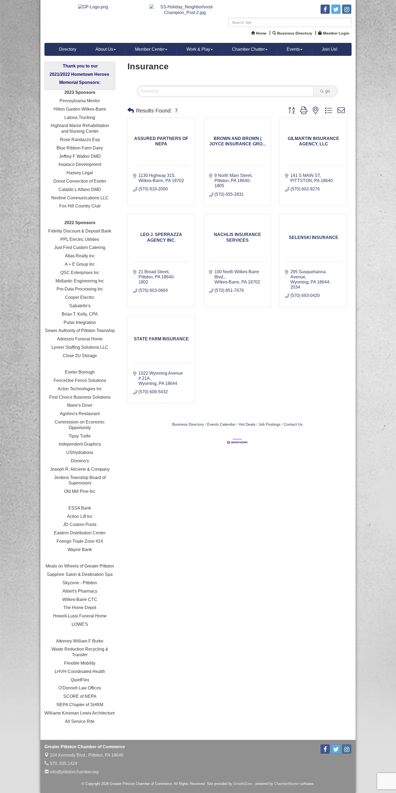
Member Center (150, 49)
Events (293, 49)
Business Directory (188, 424)
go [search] (327, 91)
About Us (104, 49)
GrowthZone (242, 784)
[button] (130, 110)
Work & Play (198, 49)
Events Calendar (221, 424)
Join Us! (329, 49)
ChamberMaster (286, 784)
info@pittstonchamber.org (74, 772)
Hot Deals (247, 424)
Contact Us (293, 424)
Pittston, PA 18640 (86, 755)
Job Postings (269, 424)
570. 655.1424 (63, 763)
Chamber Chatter (248, 49)
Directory (67, 49)
